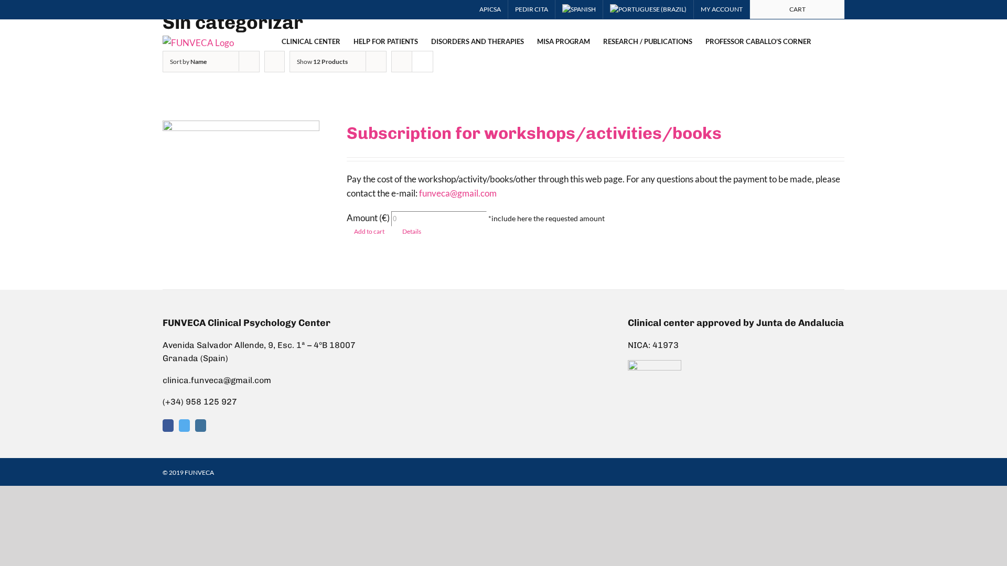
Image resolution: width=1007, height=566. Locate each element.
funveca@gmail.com (458, 193)
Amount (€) (368, 217)
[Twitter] (184, 425)
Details (411, 231)
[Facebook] (168, 425)
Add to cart (369, 231)
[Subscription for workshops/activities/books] (241, 192)
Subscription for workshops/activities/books (534, 133)
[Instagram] (200, 425)
